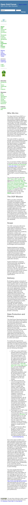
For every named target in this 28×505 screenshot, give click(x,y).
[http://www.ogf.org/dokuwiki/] (4, 20)
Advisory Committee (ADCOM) (15, 184)
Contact (3, 47)
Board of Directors (15, 182)
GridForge (3, 61)
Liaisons (3, 89)
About (9, 193)
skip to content (23, 4)
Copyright (3, 108)
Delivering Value (18, 180)
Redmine (3, 60)
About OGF (2, 27)
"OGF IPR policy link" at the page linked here (19, 365)
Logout (2, 66)
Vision (2, 85)
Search (18, 10)
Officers (23, 182)
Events (2, 36)
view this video (13, 166)
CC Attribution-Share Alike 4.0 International (11, 501)
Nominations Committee (14, 186)
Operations (4, 96)
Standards (3, 35)
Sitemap (23, 12)
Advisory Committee (4, 101)
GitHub (3, 53)
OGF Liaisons (18, 179)
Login (2, 64)
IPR (2, 109)
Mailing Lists (3, 51)
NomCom (3, 103)
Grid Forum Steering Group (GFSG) (17, 183)
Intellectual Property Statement (17, 186)
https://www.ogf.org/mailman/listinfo (17, 481)
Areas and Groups (3, 30)
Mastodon (3, 54)
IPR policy (22, 414)
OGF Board (2, 94)
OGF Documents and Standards (17, 164)
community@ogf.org (17, 436)
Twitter (2, 56)
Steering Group (3, 98)
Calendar (3, 38)
